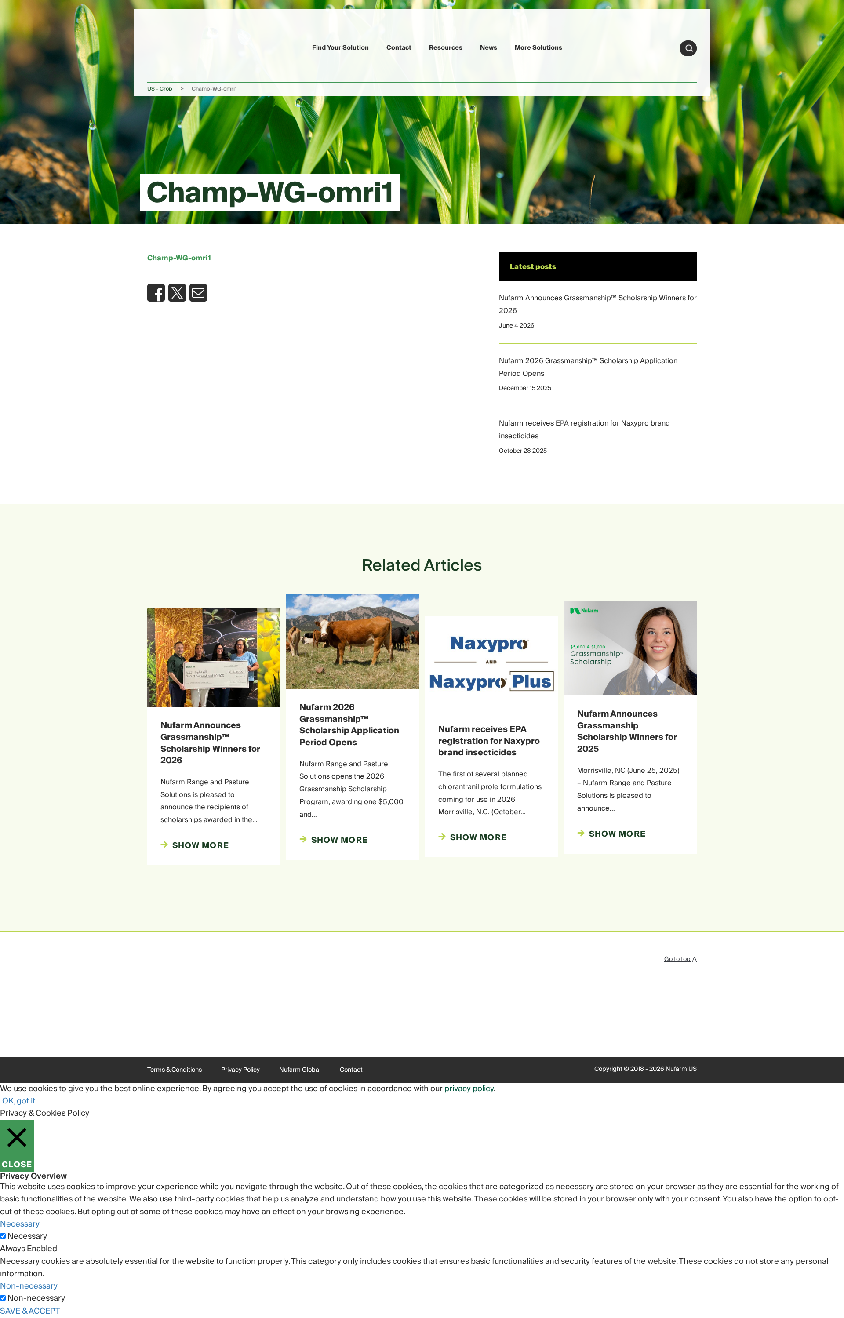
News (488, 48)
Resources (445, 48)
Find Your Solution (340, 48)
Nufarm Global (299, 1070)
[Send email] (198, 293)
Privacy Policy (240, 1070)
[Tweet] (177, 293)
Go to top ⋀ (680, 959)
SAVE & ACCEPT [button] (30, 1311)
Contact (398, 48)
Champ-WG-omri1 (179, 258)
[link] (168, 47)
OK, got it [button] (18, 1101)
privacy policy (469, 1089)
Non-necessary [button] (29, 1286)
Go (689, 48)
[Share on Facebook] (156, 293)
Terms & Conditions (174, 1070)
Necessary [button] (20, 1224)
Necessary (27, 1237)
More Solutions (538, 48)
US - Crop (159, 89)
